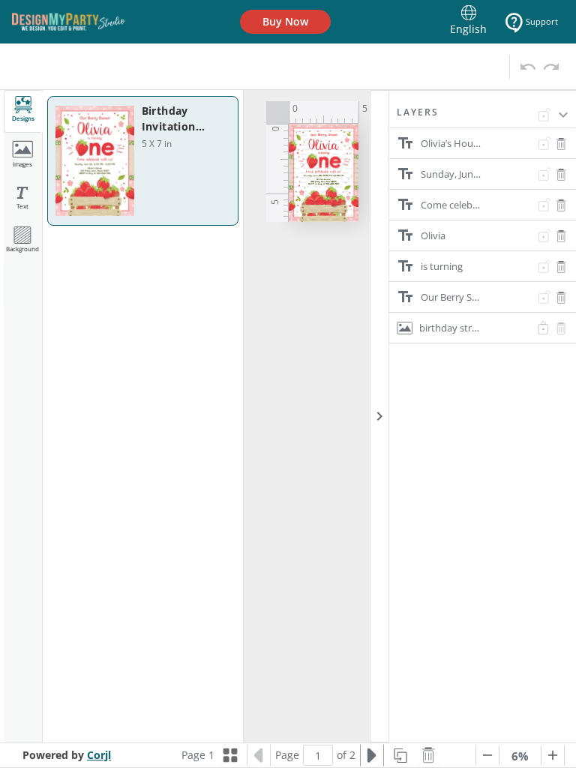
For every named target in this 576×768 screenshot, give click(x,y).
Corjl (99, 755)
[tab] (23, 111)
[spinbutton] (318, 755)
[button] (482, 117)
